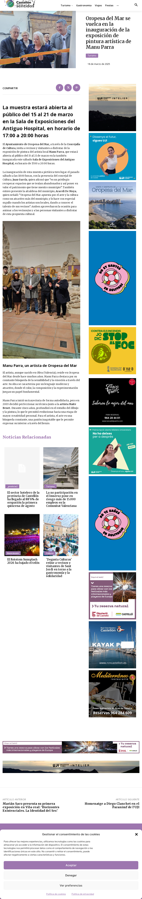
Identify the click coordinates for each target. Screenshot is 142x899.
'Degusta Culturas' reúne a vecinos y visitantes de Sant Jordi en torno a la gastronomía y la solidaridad (59, 568)
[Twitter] (68, 87)
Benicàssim (13, 553)
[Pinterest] (76, 87)
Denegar (71, 875)
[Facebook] (59, 87)
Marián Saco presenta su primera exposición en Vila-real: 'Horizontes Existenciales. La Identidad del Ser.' (31, 807)
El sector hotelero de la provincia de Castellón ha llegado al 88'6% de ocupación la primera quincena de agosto (23, 499)
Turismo (92, 55)
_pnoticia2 (12, 486)
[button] (136, 834)
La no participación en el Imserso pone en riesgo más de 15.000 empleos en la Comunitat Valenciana (62, 499)
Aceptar (71, 865)
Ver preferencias (71, 885)
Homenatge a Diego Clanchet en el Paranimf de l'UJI (112, 805)
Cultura (49, 553)
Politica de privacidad (83, 894)
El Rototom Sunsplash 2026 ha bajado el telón (23, 561)
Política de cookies (56, 894)
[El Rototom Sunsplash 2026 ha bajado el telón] (22, 535)
